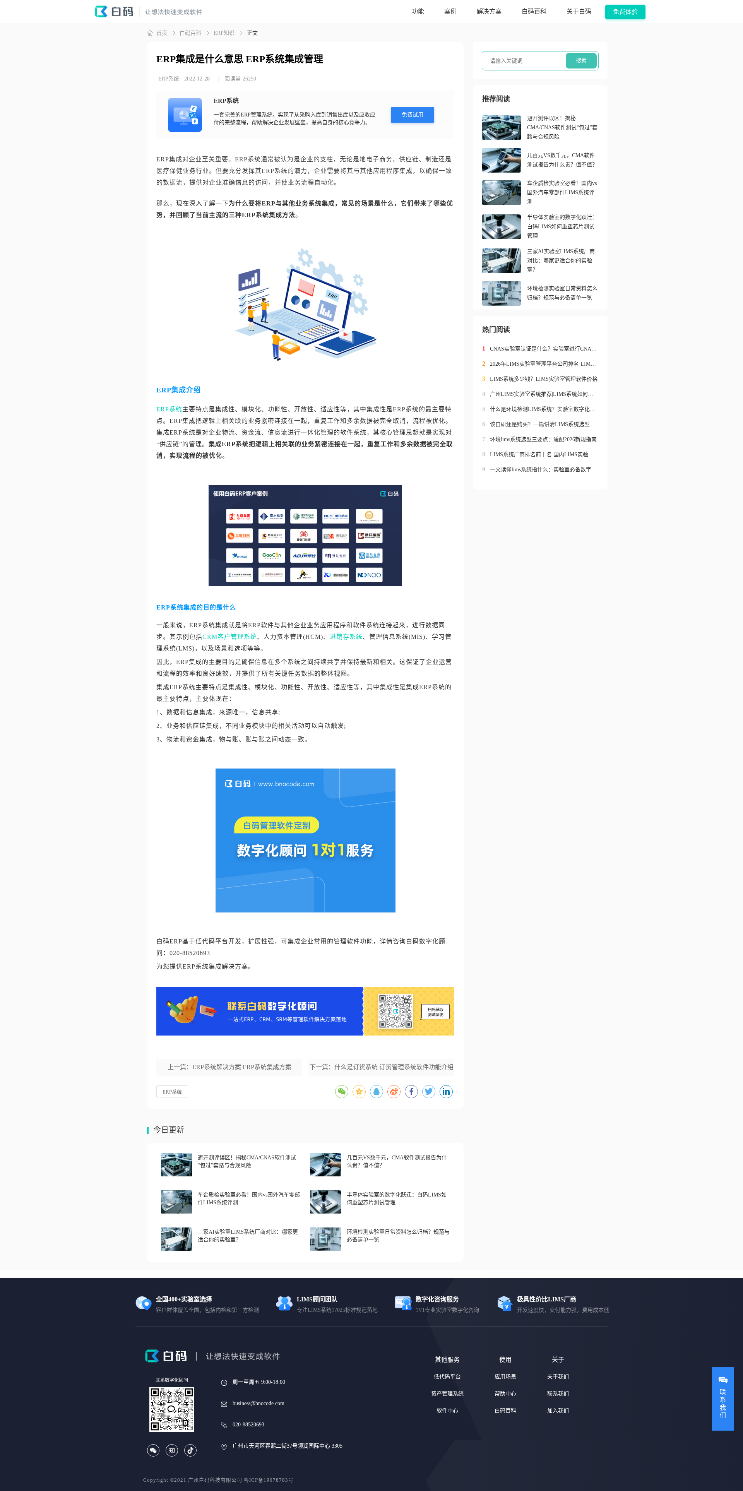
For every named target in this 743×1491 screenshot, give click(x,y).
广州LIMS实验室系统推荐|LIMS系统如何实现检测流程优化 (544, 394)
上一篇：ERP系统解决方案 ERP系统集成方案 (229, 1067)
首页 (161, 33)
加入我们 (558, 1411)
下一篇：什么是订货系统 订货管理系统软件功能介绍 (382, 1067)
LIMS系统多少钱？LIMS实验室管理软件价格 (543, 379)
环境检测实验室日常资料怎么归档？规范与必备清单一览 (562, 293)
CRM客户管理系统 (229, 636)
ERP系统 (169, 409)
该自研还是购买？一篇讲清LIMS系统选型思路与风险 (544, 424)
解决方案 (489, 11)
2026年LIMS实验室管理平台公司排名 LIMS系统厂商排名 (544, 364)
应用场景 (505, 1377)
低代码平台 (447, 1377)
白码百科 (534, 11)
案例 (450, 11)
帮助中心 (505, 1394)
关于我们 (558, 1377)
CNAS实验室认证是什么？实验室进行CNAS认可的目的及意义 (544, 349)
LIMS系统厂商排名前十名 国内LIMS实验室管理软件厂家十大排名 (544, 454)
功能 (418, 11)
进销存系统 (346, 636)
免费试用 (412, 115)
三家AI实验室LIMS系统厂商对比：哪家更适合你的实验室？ (561, 260)
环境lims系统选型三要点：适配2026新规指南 (543, 439)
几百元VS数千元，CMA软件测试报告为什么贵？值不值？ (562, 160)
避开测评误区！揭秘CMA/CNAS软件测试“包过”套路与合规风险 (562, 127)
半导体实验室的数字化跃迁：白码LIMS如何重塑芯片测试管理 (562, 226)
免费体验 (625, 12)
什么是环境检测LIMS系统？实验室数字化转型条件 (544, 409)
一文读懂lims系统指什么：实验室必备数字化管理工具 (544, 469)
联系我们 (558, 1394)
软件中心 (447, 1411)
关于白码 (579, 11)
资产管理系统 (447, 1394)
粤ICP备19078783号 (269, 1480)
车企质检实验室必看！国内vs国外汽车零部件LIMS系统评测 (562, 192)
